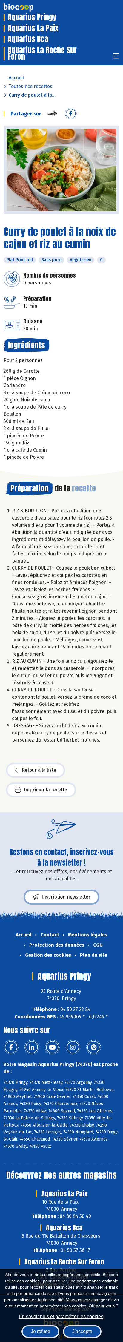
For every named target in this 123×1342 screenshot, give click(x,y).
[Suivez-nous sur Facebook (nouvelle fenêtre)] (11, 1047)
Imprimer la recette (45, 790)
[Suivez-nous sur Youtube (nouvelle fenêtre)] (52, 1047)
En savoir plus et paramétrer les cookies (61, 1316)
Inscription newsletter (65, 897)
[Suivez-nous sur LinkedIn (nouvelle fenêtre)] (31, 1047)
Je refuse (40, 1331)
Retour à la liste (39, 770)
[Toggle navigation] (116, 57)
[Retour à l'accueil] (27, 7)
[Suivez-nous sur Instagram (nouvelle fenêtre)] (72, 1047)
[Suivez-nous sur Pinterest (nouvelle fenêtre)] (93, 1047)
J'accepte (82, 1331)
